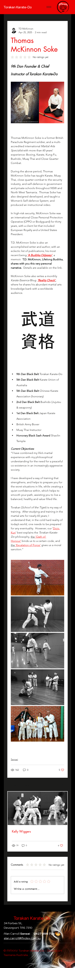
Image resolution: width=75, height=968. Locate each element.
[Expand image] (37, 577)
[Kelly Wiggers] (37, 808)
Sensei (14, 759)
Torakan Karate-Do (17, 7)
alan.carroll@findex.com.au (22, 938)
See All (61, 784)
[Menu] (49, 7)
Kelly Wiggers (21, 831)
